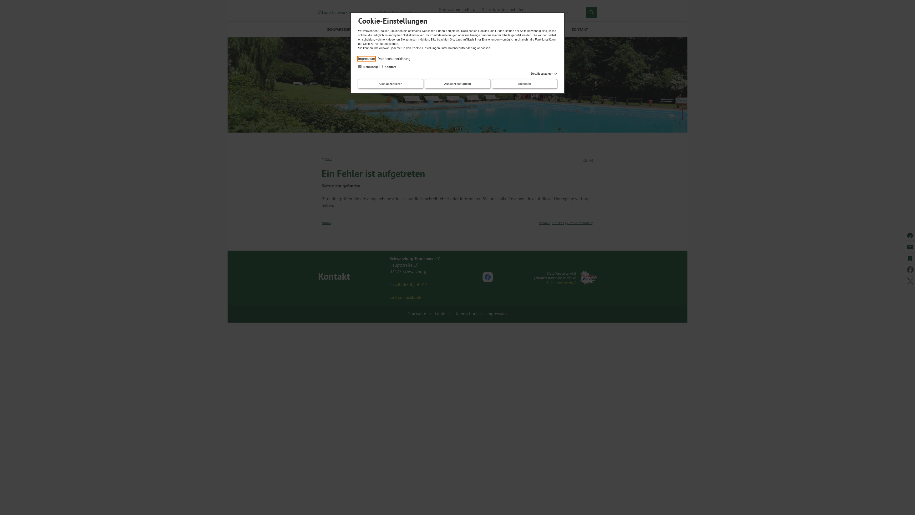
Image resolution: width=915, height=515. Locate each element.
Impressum (366, 59)
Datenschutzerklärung (394, 59)
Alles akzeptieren (390, 84)
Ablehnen (524, 84)
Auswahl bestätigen (457, 84)
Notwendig (370, 67)
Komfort (390, 67)
